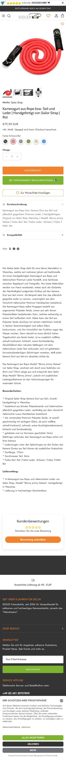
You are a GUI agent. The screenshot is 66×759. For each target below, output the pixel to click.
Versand (19, 129)
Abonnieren (33, 669)
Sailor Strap (17, 102)
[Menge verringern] (5, 156)
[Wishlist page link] (48, 16)
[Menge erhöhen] (18, 156)
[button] (5, 141)
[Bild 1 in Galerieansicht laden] (33, 53)
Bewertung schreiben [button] (33, 539)
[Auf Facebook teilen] (14, 249)
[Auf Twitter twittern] (10, 249)
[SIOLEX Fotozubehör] (30, 16)
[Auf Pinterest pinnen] (18, 249)
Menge (6, 150)
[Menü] (3, 15)
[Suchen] (10, 15)
